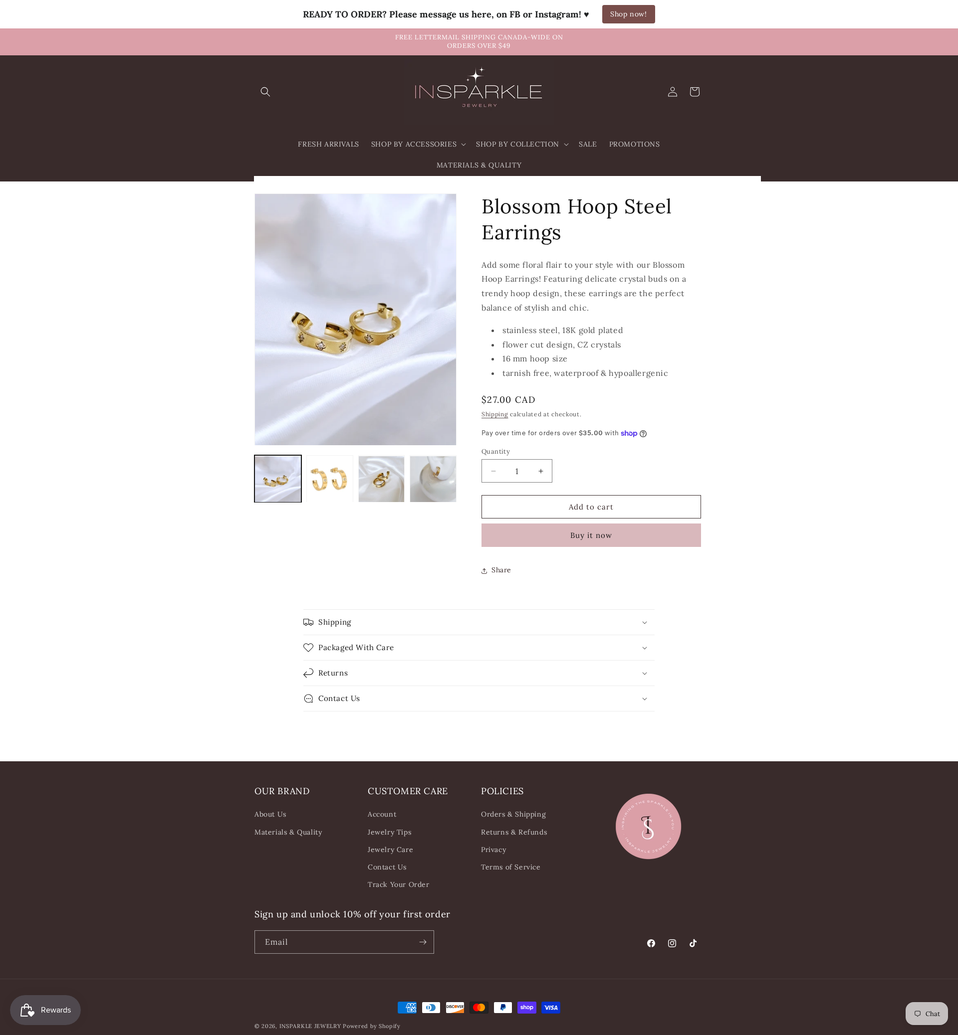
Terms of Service (511, 866)
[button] (265, 92)
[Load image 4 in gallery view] (433, 479)
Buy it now (591, 535)
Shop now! (628, 13)
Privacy (493, 849)
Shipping (494, 414)
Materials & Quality (288, 831)
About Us (270, 814)
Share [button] (501, 570)
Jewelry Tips (389, 831)
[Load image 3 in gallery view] (381, 479)
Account (382, 814)
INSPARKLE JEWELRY (310, 1026)
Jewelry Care (390, 849)
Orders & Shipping (513, 814)
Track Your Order (399, 884)
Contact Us (387, 866)
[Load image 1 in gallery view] (277, 479)
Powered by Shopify (372, 1026)
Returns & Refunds (514, 831)
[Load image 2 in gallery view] (329, 479)
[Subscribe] (423, 942)
